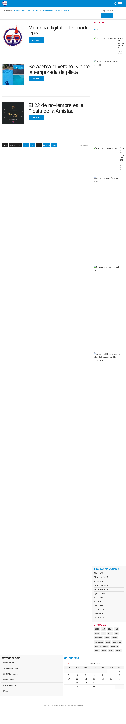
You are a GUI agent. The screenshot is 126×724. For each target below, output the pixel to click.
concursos (99, 642)
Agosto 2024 (99, 593)
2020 (97, 633)
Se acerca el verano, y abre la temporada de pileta (59, 69)
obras (97, 651)
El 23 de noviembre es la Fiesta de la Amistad (55, 108)
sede (104, 651)
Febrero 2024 (100, 614)
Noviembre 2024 (101, 589)
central (114, 638)
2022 (110, 633)
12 (85, 679)
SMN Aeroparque (10, 668)
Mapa (5, 691)
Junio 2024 (99, 602)
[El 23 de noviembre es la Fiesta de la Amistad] (13, 113)
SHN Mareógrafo (10, 674)
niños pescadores (101, 646)
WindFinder (8, 680)
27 (94, 686)
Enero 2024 (99, 618)
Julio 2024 (98, 597)
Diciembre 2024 (101, 585)
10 (68, 679)
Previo (100, 30)
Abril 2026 (98, 573)
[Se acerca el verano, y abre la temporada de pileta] (13, 75)
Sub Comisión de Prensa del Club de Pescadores (70, 703)
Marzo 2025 (99, 581)
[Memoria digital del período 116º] (13, 36)
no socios (114, 646)
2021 (103, 633)
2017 (103, 629)
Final (54, 145)
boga (116, 633)
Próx (102, 30)
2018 (110, 629)
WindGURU (8, 663)
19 (85, 683)
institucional (117, 642)
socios (118, 651)
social (111, 651)
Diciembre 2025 (101, 577)
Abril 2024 (98, 606)
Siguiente (46, 145)
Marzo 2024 (99, 610)
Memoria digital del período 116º (58, 30)
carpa (107, 638)
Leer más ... (36, 40)
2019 (116, 629)
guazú (108, 642)
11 (77, 679)
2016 (97, 629)
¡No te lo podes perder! (121, 43)
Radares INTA (9, 685)
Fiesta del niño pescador (122, 155)
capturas (98, 638)
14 (103, 679)
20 (94, 683)
